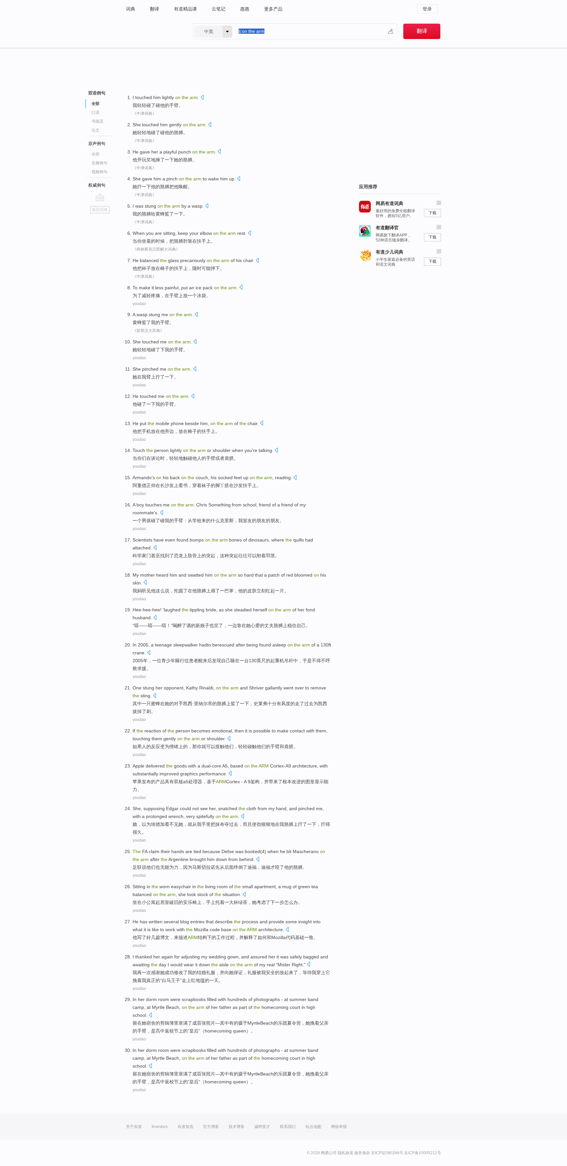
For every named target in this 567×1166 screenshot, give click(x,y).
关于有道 (134, 1126)
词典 (130, 8)
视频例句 (99, 172)
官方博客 (211, 1126)
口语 (95, 112)
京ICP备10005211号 (422, 1153)
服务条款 (362, 1153)
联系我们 (288, 1126)
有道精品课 (185, 8)
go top (100, 197)
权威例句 (96, 185)
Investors (160, 1126)
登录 (427, 8)
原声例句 (96, 143)
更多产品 (273, 8)
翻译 (154, 8)
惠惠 (244, 8)
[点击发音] (202, 97)
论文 (95, 130)
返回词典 (100, 209)
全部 (95, 154)
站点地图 (313, 1126)
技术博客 (236, 1126)
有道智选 (185, 1126)
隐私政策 (345, 1153)
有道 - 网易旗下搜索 (153, 31)
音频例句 (99, 163)
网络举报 (339, 1126)
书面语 (97, 121)
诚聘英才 (262, 1126)
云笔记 (218, 8)
